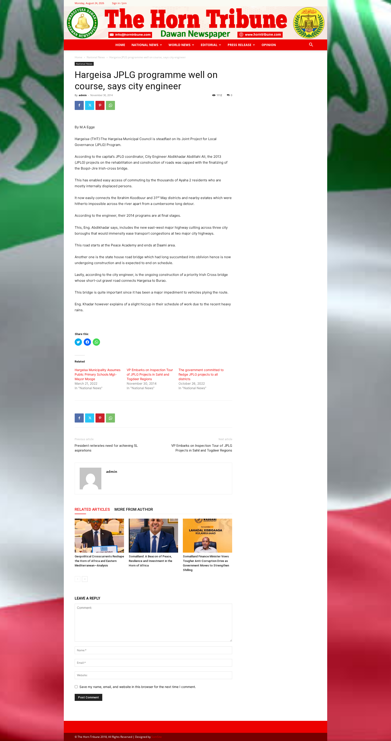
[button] (310, 45)
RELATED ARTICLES (92, 509)
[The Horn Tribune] (195, 22)
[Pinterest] (100, 105)
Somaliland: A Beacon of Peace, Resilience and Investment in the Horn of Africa (150, 561)
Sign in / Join (119, 3)
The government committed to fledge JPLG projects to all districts (201, 374)
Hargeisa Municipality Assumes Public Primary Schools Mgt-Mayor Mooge (97, 374)
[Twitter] (89, 105)
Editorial (209, 45)
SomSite (156, 737)
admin (83, 95)
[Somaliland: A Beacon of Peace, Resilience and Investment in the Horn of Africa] (153, 536)
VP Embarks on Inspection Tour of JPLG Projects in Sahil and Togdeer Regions (150, 374)
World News (180, 45)
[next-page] (85, 579)
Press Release (239, 45)
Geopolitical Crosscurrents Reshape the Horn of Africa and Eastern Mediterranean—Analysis (99, 561)
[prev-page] (77, 579)
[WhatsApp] (110, 105)
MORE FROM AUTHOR (133, 509)
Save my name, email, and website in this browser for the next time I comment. (137, 687)
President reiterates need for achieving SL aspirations (106, 448)
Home (120, 45)
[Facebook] (79, 105)
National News (144, 45)
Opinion (269, 45)
